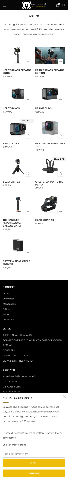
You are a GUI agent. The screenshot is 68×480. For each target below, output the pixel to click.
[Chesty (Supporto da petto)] (50, 167)
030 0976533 (10, 381)
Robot (6, 314)
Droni (6, 293)
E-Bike (6, 309)
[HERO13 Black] (18, 93)
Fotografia (8, 319)
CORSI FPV (9, 350)
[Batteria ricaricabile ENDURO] (18, 246)
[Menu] (4, 5)
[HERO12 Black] (50, 93)
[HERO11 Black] (18, 129)
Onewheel (8, 298)
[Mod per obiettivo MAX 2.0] (50, 129)
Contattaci (34, 473)
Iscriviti (34, 463)
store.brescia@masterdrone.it (19, 376)
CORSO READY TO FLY (15, 355)
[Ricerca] (63, 5)
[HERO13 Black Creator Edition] (18, 55)
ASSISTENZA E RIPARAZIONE (19, 335)
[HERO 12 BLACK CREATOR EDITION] (50, 55)
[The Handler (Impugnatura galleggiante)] (18, 205)
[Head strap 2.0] (50, 205)
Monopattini (9, 303)
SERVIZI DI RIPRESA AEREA (18, 360)
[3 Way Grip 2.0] (18, 167)
